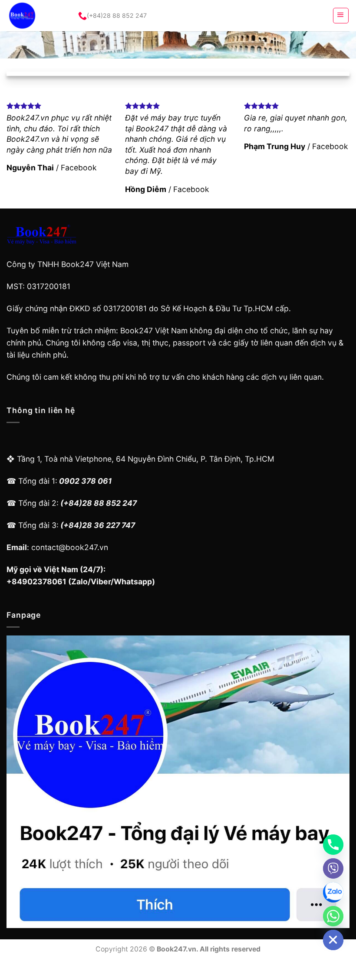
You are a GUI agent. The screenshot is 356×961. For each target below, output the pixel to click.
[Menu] (341, 15)
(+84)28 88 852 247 (117, 15)
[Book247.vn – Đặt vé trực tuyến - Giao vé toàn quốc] (34, 15)
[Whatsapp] (333, 916)
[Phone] (333, 844)
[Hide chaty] (333, 940)
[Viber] (333, 868)
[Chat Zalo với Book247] (333, 892)
